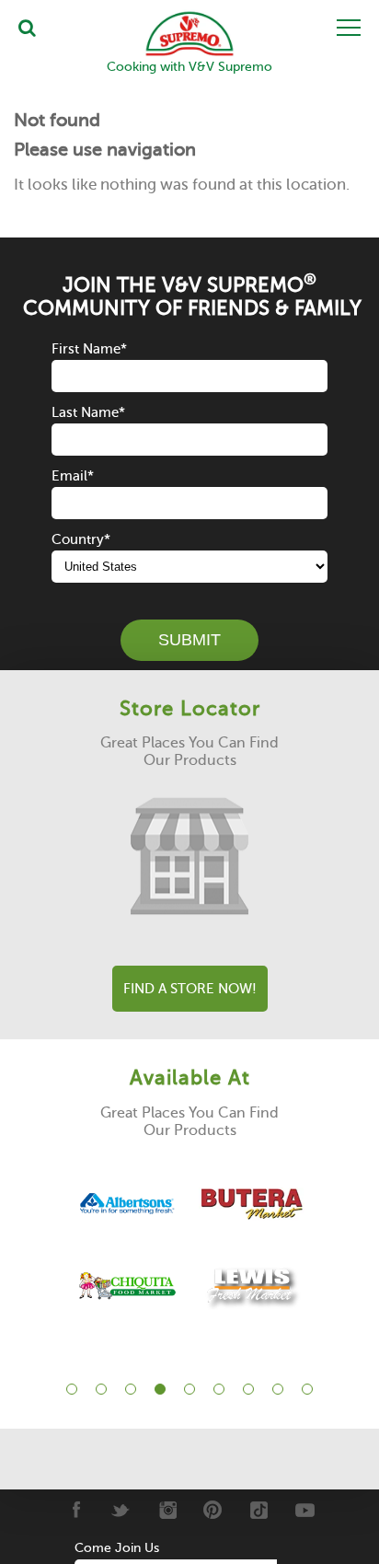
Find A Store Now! (190, 988)
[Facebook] (75, 1510)
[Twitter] (121, 1510)
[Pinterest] (213, 1510)
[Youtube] (305, 1510)
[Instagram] (167, 1510)
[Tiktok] (259, 1510)
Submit (189, 640)
